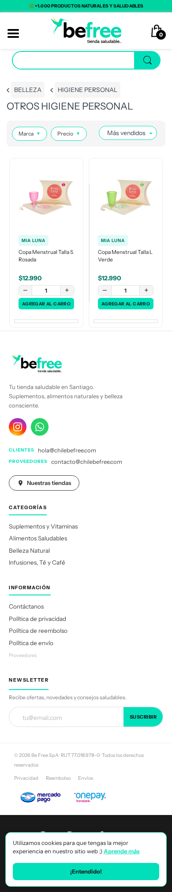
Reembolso (58, 778)
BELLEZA (27, 90)
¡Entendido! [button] (86, 871)
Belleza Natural (29, 550)
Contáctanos (26, 606)
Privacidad (26, 778)
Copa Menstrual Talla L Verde (125, 256)
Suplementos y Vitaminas (43, 526)
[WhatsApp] (40, 427)
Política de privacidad (37, 618)
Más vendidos (126, 133)
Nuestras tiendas (49, 482)
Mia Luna (33, 240)
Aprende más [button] (121, 851)
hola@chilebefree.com (67, 450)
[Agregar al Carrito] (46, 303)
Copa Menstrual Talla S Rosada (46, 256)
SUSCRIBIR (143, 717)
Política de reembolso (38, 630)
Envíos (85, 778)
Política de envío (31, 642)
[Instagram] (17, 427)
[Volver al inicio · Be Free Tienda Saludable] (86, 30)
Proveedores (23, 655)
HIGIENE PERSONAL (87, 90)
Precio (68, 133)
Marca (30, 133)
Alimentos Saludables (38, 538)
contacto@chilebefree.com (86, 461)
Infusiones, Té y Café (37, 562)
